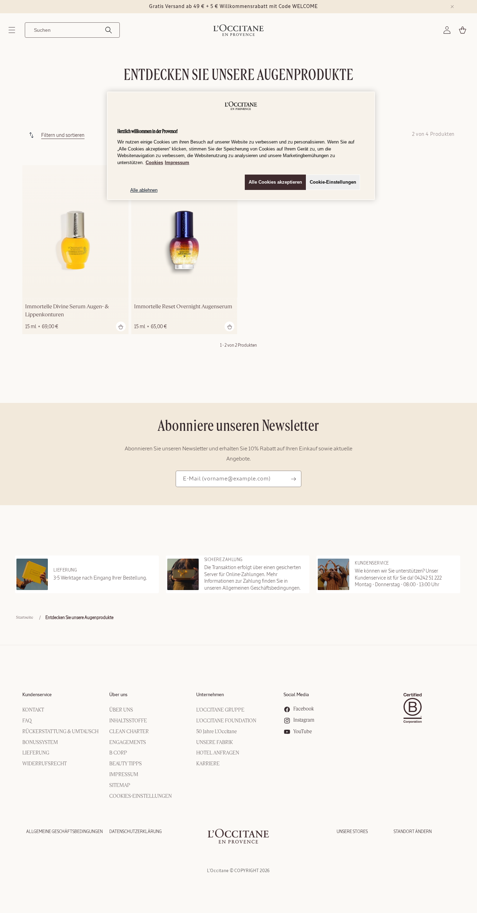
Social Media (296, 695)
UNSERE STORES (352, 831)
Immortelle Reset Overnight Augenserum (183, 307)
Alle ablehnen (143, 190)
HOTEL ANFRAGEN (217, 753)
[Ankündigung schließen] (452, 6)
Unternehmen (210, 695)
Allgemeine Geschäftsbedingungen (64, 831)
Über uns (118, 695)
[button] (12, 30)
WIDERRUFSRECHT (44, 763)
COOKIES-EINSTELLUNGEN (140, 796)
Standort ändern (413, 831)
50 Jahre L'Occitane (216, 731)
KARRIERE (208, 763)
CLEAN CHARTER (129, 731)
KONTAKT (33, 710)
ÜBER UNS (121, 710)
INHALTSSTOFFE (128, 721)
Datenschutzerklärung (135, 831)
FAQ (27, 721)
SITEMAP (119, 785)
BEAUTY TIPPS (125, 763)
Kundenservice (37, 695)
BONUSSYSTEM (40, 742)
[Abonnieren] (293, 479)
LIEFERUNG (35, 753)
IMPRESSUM (123, 774)
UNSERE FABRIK (214, 742)
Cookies (154, 162)
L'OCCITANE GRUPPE (220, 710)
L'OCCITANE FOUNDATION (226, 721)
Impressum (177, 162)
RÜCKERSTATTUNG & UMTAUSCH (60, 731)
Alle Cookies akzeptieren (275, 182)
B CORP (118, 753)
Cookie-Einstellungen (333, 182)
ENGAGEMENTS (127, 742)
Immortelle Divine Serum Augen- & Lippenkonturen (67, 311)
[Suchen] (108, 30)
